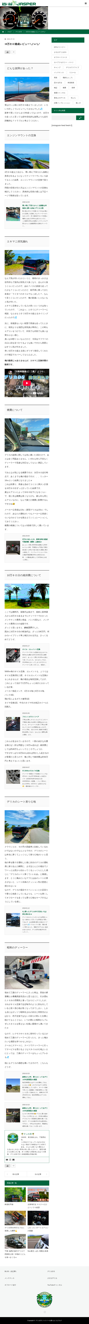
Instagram (44, 1311)
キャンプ (57, 67)
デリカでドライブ (72, 67)
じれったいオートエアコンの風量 (38, 1229)
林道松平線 (9, 1204)
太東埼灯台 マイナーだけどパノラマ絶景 (37, 1205)
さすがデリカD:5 (60, 52)
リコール (72, 72)
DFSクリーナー (59, 47)
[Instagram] (10, 1160)
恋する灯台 (58, 83)
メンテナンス (59, 72)
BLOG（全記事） (11, 1271)
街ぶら (73, 98)
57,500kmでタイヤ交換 (31, 771)
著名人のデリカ (59, 98)
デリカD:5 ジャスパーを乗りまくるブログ (49, 1320)
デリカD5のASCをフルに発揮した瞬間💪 (14, 1229)
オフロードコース (60, 57)
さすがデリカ (52, 1278)
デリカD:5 (51, 1271)
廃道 (55, 77)
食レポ (78, 103)
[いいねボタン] (7, 52)
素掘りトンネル (59, 93)
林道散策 (71, 83)
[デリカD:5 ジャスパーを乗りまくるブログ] (44, 1306)
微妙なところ (68, 77)
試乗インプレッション (62, 103)
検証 (55, 88)
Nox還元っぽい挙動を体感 (38, 1251)
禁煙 (73, 88)
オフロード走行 (10, 1285)
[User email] (13, 1160)
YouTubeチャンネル (54, 1285)
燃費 (64, 88)
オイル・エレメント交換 (31, 649)
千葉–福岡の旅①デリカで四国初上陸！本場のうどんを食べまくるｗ (15, 1254)
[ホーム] (3, 30)
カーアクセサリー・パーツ (63, 62)
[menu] (86, 3)
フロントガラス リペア (30, 717)
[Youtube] (7, 1160)
